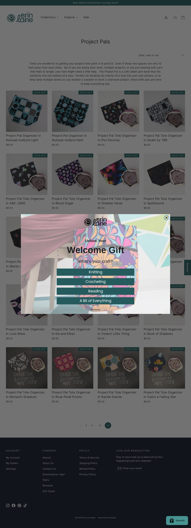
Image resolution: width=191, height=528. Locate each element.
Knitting (95, 272)
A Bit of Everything (95, 300)
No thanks (95, 310)
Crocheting (96, 281)
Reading (95, 291)
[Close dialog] (166, 217)
